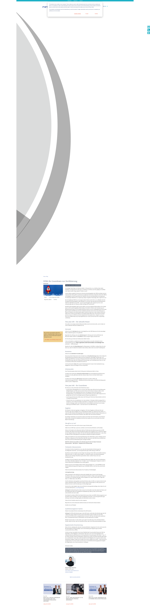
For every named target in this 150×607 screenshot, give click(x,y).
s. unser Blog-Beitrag (79, 487)
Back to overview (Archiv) (75, 577)
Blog (47, 276)
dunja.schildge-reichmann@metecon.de (72, 570)
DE (103, 6)
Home (44, 276)
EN (105, 6)
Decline (96, 13)
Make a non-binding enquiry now (54, 339)
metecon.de (69, 0)
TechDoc (55, 299)
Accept (87, 13)
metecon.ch (75, 0)
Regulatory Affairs (48, 299)
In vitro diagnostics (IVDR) (54, 297)
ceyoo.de (81, 0)
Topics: (45, 297)
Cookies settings (77, 13)
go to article (48, 603)
